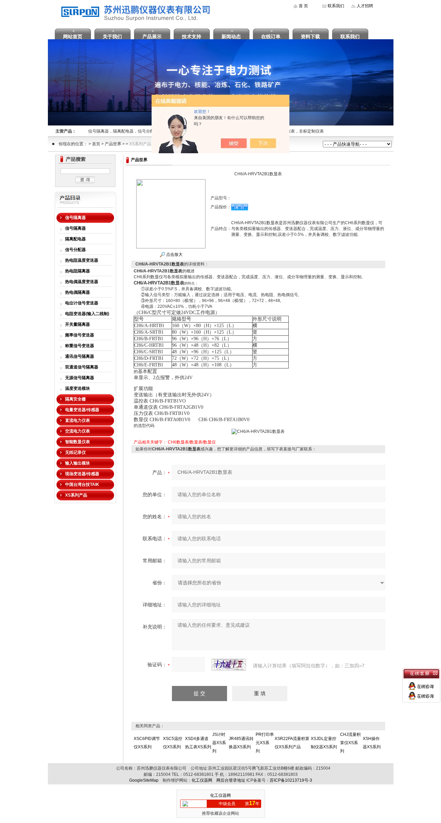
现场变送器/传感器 (82, 473)
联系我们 (336, 5)
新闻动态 (231, 36)
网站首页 (72, 36)
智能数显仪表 (77, 441)
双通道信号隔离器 (81, 367)
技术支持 (191, 36)
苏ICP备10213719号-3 (291, 780)
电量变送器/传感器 (82, 409)
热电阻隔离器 (77, 271)
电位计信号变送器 (81, 303)
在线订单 (270, 36)
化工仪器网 (202, 780)
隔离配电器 (75, 239)
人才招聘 (365, 5)
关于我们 (112, 36)
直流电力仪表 (77, 420)
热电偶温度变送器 (81, 281)
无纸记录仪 (75, 452)
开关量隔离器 (77, 324)
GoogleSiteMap (143, 780)
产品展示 (152, 36)
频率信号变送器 (79, 335)
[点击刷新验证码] (229, 664)
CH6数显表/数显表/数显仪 (192, 442)
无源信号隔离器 (79, 377)
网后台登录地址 (230, 780)
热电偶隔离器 (77, 292)
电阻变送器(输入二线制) (87, 313)
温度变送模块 (77, 388)
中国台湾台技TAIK (82, 484)
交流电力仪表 (77, 431)
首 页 (303, 5)
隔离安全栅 (75, 399)
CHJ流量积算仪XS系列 (350, 742)
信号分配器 (75, 249)
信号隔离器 (75, 217)
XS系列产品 (140, 144)
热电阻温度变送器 (81, 260)
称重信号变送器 (79, 345)
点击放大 (174, 254)
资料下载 (310, 36)
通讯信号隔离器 (79, 356)
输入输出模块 (77, 463)
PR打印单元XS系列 (265, 742)
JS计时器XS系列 (219, 742)
